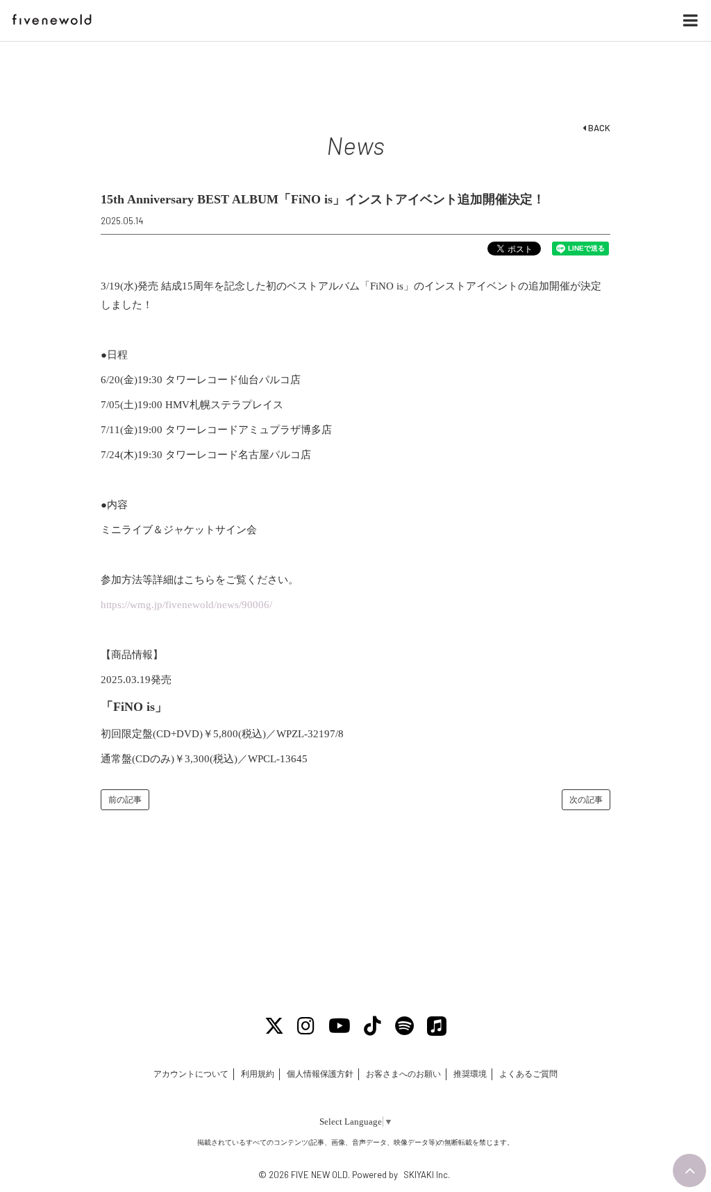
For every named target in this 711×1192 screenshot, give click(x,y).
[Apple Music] (437, 1026)
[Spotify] (404, 1026)
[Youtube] (339, 1026)
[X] (274, 1026)
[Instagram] (306, 1026)
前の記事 (125, 800)
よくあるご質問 (528, 1074)
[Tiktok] (373, 1026)
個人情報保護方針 (320, 1074)
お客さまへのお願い (403, 1074)
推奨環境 (470, 1074)
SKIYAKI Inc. (426, 1174)
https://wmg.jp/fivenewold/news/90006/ (186, 604)
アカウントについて (190, 1074)
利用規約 (257, 1074)
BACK (598, 127)
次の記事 (586, 800)
